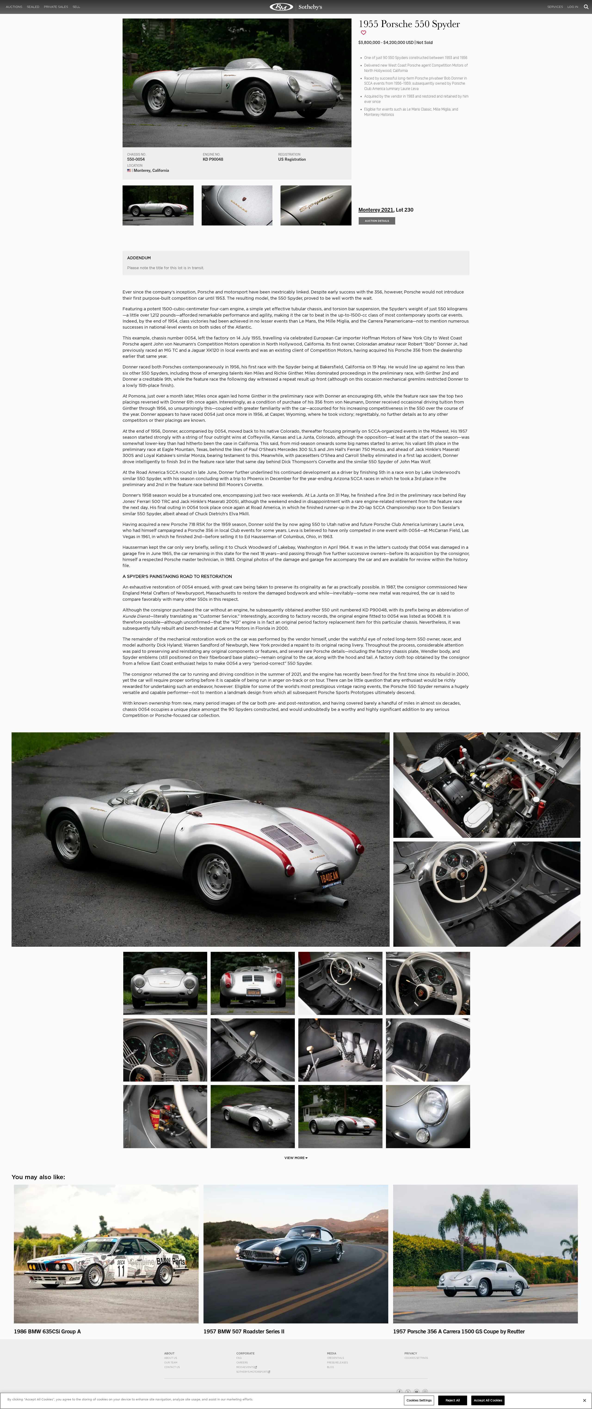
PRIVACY (410, 1353)
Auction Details (377, 220)
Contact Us (172, 1367)
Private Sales (56, 7)
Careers (242, 1362)
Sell (76, 7)
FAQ (239, 1358)
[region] (296, 1401)
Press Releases (337, 1362)
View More (294, 1158)
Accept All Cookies (488, 1400)
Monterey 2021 (375, 209)
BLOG (330, 1367)
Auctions (14, 7)
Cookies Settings (416, 1358)
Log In (572, 7)
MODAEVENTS (245, 1367)
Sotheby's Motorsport (252, 1371)
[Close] (585, 1400)
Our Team (170, 1362)
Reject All (453, 1400)
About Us (170, 1358)
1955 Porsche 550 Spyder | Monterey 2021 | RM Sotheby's (296, 7)
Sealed (33, 7)
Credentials (335, 1358)
